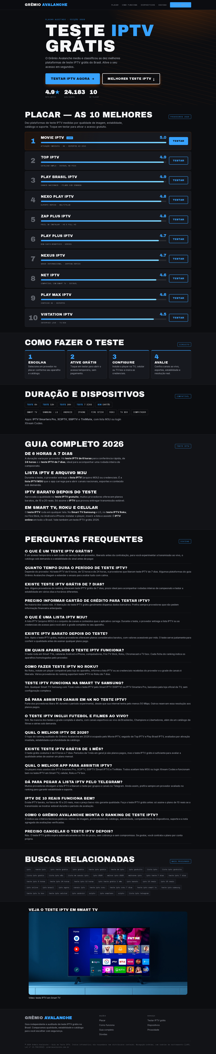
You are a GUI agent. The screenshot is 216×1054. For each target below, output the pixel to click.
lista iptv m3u (56, 875)
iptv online (32, 887)
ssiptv (92, 893)
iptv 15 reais (167, 881)
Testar (178, 141)
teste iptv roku (97, 887)
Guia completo (106, 1029)
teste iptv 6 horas (36, 881)
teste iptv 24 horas (59, 881)
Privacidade (153, 1029)
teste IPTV (112, 512)
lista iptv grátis (35, 875)
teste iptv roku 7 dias (121, 887)
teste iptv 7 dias (177, 875)
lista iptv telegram (138, 893)
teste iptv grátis (97, 869)
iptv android (78, 893)
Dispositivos (148, 5)
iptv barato (132, 881)
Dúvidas (162, 5)
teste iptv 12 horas (84, 881)
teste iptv (40, 869)
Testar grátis (180, 5)
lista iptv (152, 869)
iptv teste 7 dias (155, 875)
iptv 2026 (97, 875)
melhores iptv (135, 875)
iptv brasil (48, 887)
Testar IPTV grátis (156, 1020)
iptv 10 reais (149, 881)
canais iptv (79, 887)
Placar (114, 5)
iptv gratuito (135, 869)
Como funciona (129, 5)
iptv (29, 869)
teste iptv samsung (170, 887)
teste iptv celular (58, 893)
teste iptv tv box (35, 893)
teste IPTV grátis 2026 (86, 519)
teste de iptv (117, 869)
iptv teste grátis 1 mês (110, 881)
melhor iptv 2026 (115, 875)
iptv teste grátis (59, 869)
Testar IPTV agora (70, 78)
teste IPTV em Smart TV (48, 998)
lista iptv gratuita (171, 869)
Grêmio (46, 5)
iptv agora (64, 887)
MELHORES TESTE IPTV (131, 79)
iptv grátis (78, 869)
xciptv (121, 893)
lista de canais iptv (78, 875)
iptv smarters (106, 893)
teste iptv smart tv (147, 887)
